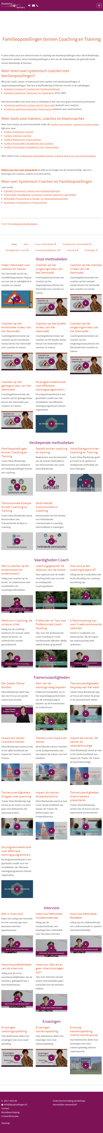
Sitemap (5, 1123)
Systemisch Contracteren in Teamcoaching (25, 202)
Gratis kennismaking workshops (69, 1100)
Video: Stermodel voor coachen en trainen (15, 267)
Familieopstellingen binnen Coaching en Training (14, 452)
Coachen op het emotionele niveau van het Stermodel (16, 327)
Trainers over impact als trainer (51, 740)
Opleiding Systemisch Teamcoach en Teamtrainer (29, 93)
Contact (5, 1108)
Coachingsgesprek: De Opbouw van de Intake (50, 568)
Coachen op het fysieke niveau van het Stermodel (51, 327)
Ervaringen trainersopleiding (47, 1029)
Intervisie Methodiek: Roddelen (83, 916)
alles (26, 244)
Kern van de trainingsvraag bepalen (51, 685)
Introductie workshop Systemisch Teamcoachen (28, 109)
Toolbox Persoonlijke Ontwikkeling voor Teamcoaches (31, 147)
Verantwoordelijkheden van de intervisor (16, 967)
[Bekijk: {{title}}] (17, 299)
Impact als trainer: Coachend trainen (13, 740)
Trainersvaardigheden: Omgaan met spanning (16, 794)
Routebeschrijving (10, 1112)
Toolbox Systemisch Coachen (19, 131)
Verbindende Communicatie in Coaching (47, 507)
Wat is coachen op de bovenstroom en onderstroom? (15, 570)
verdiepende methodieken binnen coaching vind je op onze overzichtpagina (57, 156)
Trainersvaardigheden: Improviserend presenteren (84, 796)
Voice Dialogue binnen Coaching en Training (84, 451)
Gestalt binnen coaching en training (51, 451)
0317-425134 (10, 1100)
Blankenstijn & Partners (13, 5)
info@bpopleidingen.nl (15, 1104)
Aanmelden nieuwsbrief (65, 1104)
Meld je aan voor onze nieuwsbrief (19, 170)
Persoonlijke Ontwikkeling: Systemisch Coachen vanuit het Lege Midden (40, 194)
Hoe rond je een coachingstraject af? (83, 568)
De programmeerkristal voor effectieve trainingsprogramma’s (51, 386)
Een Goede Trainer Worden (13, 685)
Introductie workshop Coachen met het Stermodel (29, 105)
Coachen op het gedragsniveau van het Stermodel (16, 386)
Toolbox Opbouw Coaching (17, 135)
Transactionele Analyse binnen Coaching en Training (16, 507)
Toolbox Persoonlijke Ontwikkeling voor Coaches (28, 143)
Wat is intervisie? (12, 914)
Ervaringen (91, 250)
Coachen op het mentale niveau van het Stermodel (86, 269)
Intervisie (72, 250)
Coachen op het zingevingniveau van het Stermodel (49, 269)
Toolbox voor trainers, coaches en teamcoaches (74, 124)
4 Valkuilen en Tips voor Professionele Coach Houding (51, 624)
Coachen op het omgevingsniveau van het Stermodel (84, 327)
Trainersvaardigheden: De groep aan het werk (84, 685)
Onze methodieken (45, 244)
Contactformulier (10, 1116)
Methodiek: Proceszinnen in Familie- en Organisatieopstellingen (36, 198)
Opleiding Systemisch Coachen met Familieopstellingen (32, 89)
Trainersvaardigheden (47, 250)
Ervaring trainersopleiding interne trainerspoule (84, 1031)
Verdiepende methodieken (24, 224)
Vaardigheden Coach (17, 250)
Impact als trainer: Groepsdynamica (47, 794)
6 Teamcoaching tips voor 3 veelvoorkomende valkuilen (86, 624)
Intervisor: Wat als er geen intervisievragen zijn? (50, 968)
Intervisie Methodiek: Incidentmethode (49, 916)
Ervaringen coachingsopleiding (14, 1029)
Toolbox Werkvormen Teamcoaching (22, 139)
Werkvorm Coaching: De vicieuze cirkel (16, 622)
